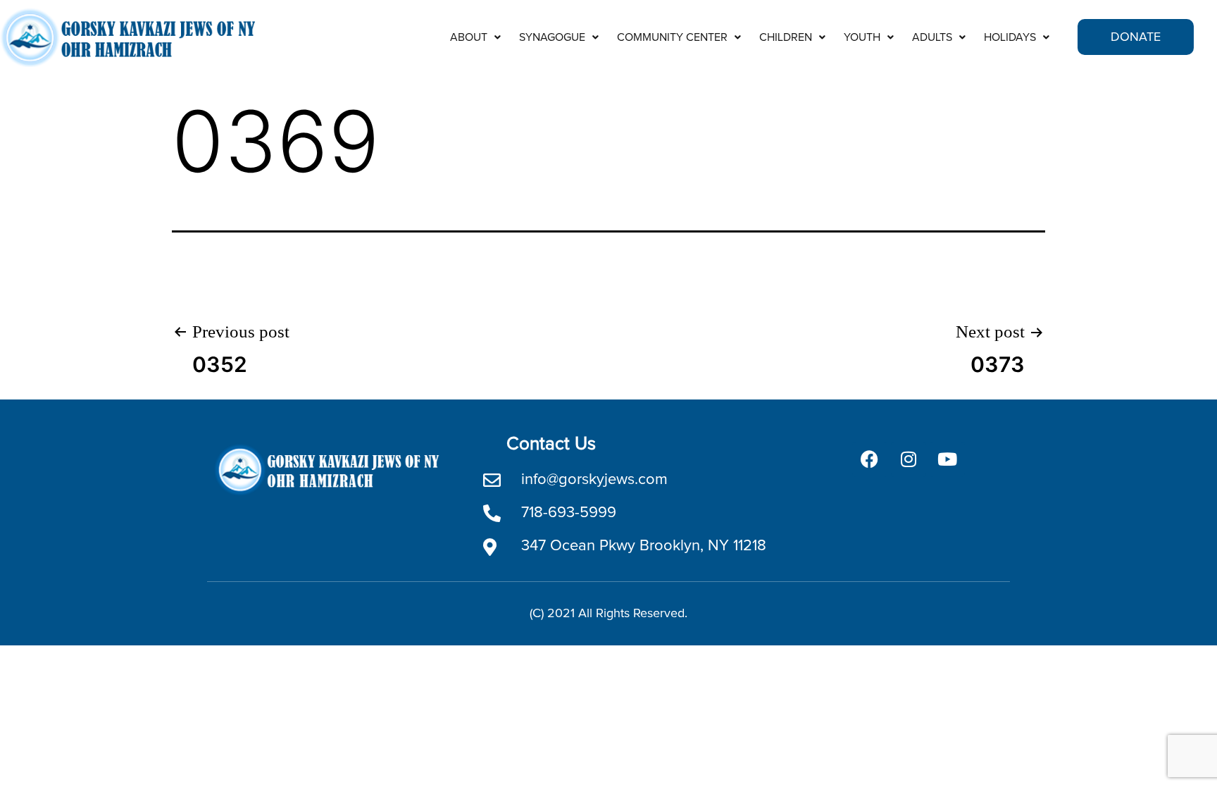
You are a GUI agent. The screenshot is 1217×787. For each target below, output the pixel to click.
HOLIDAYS (1010, 37)
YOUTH (862, 37)
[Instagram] (908, 459)
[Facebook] (869, 459)
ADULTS (932, 37)
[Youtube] (947, 459)
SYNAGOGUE (552, 37)
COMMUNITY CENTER (672, 37)
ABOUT (468, 37)
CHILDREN (785, 37)
